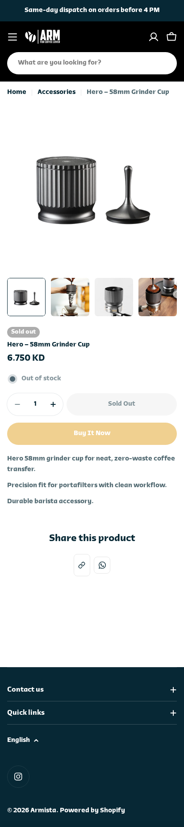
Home (16, 92)
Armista (43, 810)
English (18, 740)
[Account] (153, 37)
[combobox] (92, 63)
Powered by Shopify (92, 810)
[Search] (164, 63)
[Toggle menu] (12, 37)
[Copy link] (82, 565)
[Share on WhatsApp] (102, 565)
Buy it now (92, 433)
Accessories (56, 92)
